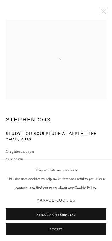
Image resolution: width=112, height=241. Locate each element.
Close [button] (102, 13)
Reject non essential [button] (56, 215)
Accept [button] (56, 230)
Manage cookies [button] (56, 200)
